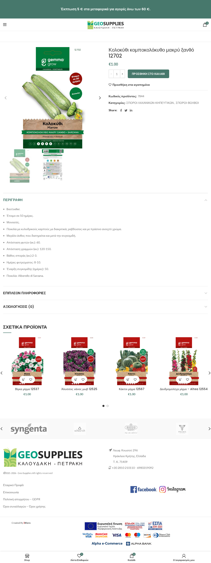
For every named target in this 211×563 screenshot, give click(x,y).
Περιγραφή (13, 200)
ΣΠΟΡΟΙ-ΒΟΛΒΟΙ (187, 102)
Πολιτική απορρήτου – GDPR (21, 499)
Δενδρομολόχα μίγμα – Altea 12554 (184, 389)
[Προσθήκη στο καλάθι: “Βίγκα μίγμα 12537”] (23, 379)
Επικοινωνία (11, 492)
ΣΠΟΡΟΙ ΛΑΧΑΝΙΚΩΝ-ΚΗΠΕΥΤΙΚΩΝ (150, 102)
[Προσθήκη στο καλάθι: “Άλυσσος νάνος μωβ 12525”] (75, 379)
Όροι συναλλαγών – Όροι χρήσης (24, 506)
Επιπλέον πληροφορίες (24, 293)
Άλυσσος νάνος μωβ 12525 (79, 389)
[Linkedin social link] (131, 110)
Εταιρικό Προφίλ (13, 485)
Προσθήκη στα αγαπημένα (131, 84)
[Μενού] (5, 25)
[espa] (123, 525)
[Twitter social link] (126, 110)
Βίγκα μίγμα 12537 (27, 389)
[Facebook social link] (121, 110)
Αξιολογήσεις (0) (18, 306)
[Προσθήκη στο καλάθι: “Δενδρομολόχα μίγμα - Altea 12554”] (180, 379)
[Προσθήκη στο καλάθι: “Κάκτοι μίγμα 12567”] (128, 379)
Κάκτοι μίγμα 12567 (131, 389)
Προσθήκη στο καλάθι (148, 73)
